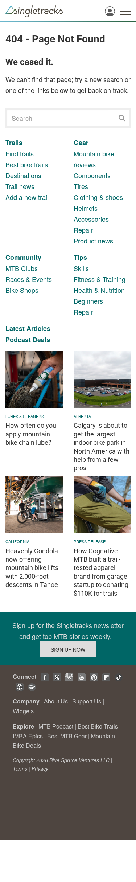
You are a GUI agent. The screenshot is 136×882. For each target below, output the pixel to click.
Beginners (88, 300)
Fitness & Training (99, 279)
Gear (81, 142)
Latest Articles (27, 328)
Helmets (86, 208)
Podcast (18, 339)
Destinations (23, 175)
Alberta (82, 416)
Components (92, 175)
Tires (81, 186)
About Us (56, 701)
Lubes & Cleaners (24, 416)
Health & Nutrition (99, 290)
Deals (41, 339)
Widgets (23, 711)
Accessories (91, 218)
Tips (80, 257)
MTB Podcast (55, 726)
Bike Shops (21, 290)
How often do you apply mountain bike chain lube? (30, 434)
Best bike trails (26, 164)
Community (23, 257)
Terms (20, 768)
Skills (81, 268)
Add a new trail (27, 197)
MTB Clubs (21, 268)
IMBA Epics (28, 736)
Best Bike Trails (98, 726)
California (17, 541)
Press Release (90, 541)
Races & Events (28, 279)
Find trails (19, 153)
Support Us (86, 701)
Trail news (19, 186)
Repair (83, 229)
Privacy (40, 768)
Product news (93, 240)
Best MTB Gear (67, 736)
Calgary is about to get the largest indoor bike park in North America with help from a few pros (101, 447)
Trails (13, 142)
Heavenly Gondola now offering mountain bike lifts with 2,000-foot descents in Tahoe (31, 568)
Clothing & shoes (98, 197)
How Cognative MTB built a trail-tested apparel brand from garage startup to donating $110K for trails (101, 572)
